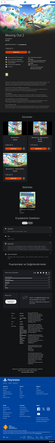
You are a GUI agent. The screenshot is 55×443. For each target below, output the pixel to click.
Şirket (4, 395)
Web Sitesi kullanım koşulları (30, 437)
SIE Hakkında (5, 388)
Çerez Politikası (42, 437)
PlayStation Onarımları (7, 412)
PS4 (20, 390)
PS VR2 (21, 392)
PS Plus (21, 393)
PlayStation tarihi (6, 397)
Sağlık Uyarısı (22, 412)
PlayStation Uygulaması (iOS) (42, 417)
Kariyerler (5, 390)
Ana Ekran (5, 383)
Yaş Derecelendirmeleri (24, 411)
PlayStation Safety (6, 409)
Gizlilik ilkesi (24, 437)
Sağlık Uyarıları (31, 349)
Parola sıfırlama (6, 414)
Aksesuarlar (22, 395)
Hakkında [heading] (5, 386)
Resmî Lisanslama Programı (25, 416)
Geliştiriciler (22, 414)
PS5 (20, 388)
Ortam (37, 388)
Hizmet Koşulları (23, 407)
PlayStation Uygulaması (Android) (42, 419)
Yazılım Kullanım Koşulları (48, 437)
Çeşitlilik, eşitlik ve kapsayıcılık (42, 393)
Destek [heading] (4, 405)
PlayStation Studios (7, 392)
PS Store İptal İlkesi (23, 409)
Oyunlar (9, 383)
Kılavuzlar (5, 418)
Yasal (21, 437)
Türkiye (7, 437)
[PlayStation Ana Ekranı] (25, 2)
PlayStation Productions (7, 393)
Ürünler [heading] (21, 386)
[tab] (24, 223)
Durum (4, 411)
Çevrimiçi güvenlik (39, 392)
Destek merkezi (6, 407)
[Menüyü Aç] (1, 2)
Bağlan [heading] (38, 405)
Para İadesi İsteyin (6, 416)
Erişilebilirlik (38, 390)
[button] (11, 301)
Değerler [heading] (38, 386)
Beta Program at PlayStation (41, 421)
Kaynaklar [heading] (22, 405)
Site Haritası (37, 437)
